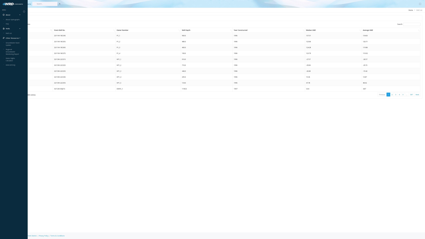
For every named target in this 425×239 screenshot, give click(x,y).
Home (411, 10)
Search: (400, 24)
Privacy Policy (43, 236)
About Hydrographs (13, 19)
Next (417, 94)
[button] (11, 14)
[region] (11, 122)
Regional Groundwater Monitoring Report (12, 51)
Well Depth (186, 30)
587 (411, 94)
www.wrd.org (10, 65)
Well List (9, 33)
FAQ (7, 24)
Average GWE (368, 30)
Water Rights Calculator (10, 59)
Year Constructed (240, 30)
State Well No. (59, 30)
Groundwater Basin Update (13, 44)
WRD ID (16, 30)
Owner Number (122, 30)
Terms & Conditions (57, 236)
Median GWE (311, 30)
